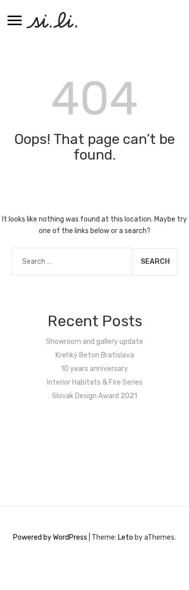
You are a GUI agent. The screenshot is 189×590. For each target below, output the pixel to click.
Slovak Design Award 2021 (94, 396)
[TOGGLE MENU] (15, 20)
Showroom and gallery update (94, 341)
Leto (125, 537)
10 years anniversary (94, 368)
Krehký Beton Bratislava (94, 355)
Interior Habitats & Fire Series (95, 382)
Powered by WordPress (50, 537)
